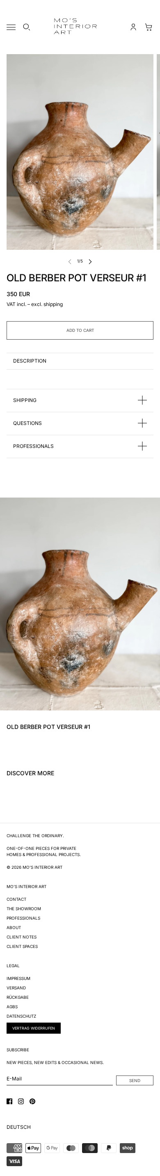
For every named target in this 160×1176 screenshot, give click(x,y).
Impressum (18, 978)
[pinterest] (32, 1101)
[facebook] (9, 1101)
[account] (133, 27)
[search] (26, 27)
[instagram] (20, 1101)
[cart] (148, 27)
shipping (53, 304)
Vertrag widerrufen (33, 1028)
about (14, 927)
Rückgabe (18, 997)
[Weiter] (90, 261)
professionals (23, 918)
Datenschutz (21, 1016)
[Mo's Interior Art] (80, 27)
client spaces (22, 946)
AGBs (12, 1006)
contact (16, 899)
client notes (22, 936)
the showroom (24, 908)
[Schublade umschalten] (11, 27)
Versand (16, 987)
